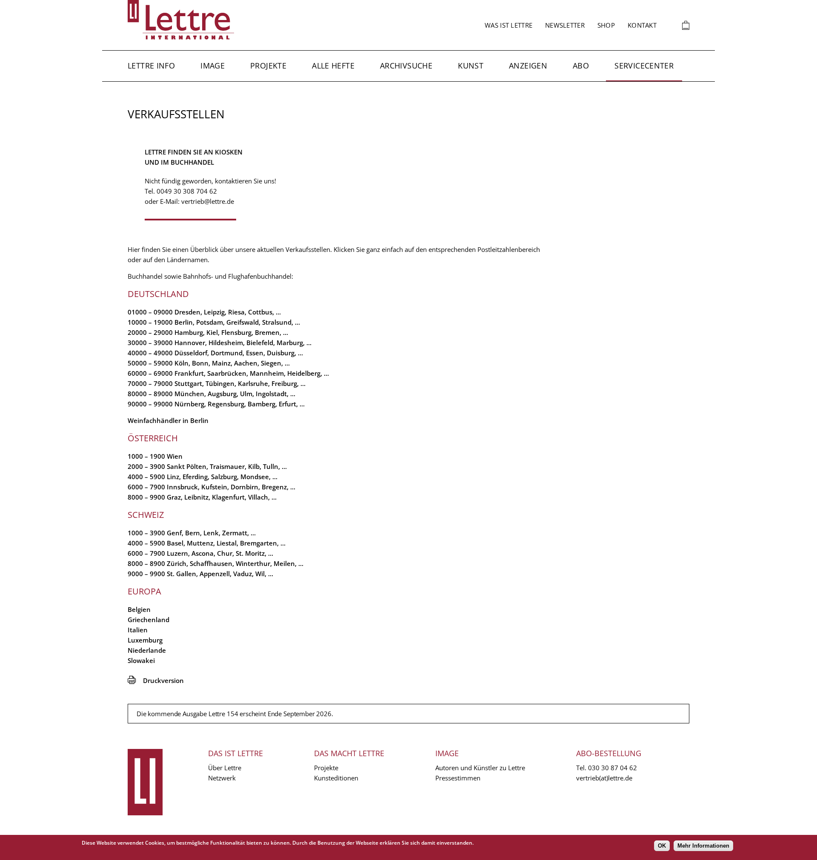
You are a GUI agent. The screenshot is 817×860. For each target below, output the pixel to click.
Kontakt (642, 25)
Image (212, 65)
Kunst (470, 65)
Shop (606, 25)
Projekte (268, 65)
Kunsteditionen (336, 778)
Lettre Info (151, 65)
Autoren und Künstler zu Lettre (480, 767)
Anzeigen (528, 65)
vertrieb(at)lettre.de (604, 778)
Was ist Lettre (508, 25)
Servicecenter (644, 65)
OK (662, 846)
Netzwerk (222, 778)
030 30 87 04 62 (612, 767)
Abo (581, 65)
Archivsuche (406, 65)
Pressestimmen (457, 778)
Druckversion (156, 680)
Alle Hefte (333, 65)
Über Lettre (224, 767)
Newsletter (565, 25)
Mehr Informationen (703, 846)
